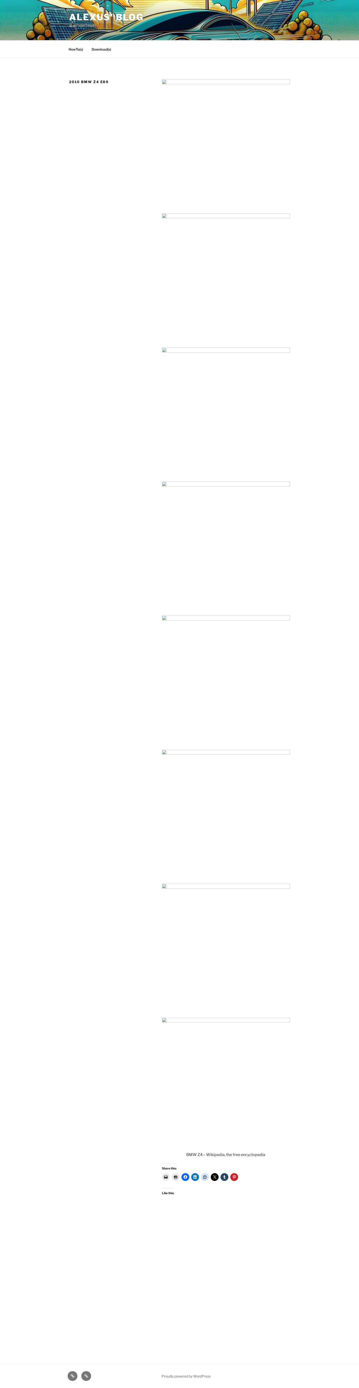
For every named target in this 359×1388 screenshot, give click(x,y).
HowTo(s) (76, 49)
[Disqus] (179, 1272)
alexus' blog (106, 17)
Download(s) (101, 49)
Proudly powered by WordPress (186, 1376)
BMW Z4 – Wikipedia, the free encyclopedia (225, 1154)
